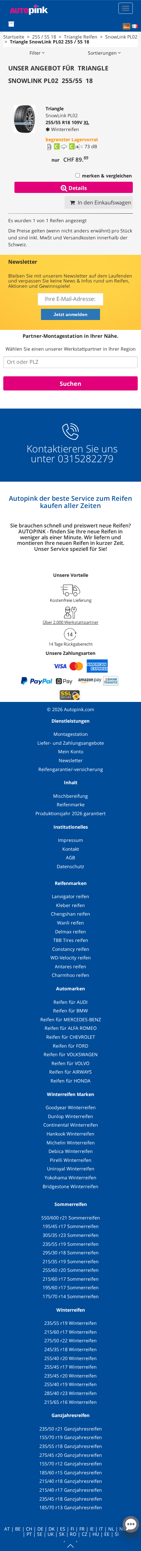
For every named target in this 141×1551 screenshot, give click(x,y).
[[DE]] (127, 26)
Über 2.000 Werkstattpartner (70, 622)
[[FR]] (135, 26)
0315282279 (84, 458)
